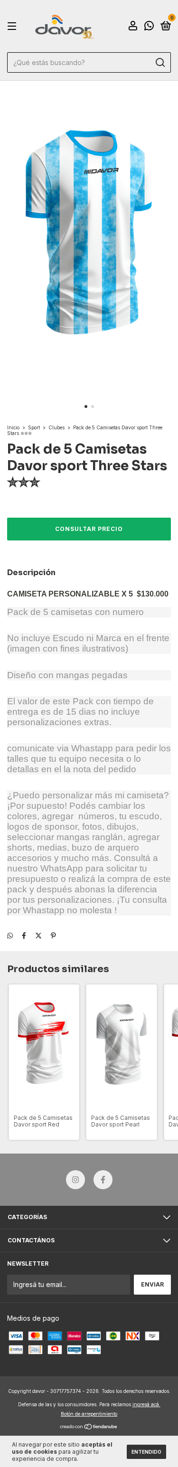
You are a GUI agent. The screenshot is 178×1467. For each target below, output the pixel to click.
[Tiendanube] (89, 1427)
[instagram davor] (75, 1179)
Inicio (13, 427)
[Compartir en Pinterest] (53, 936)
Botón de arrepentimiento (89, 1414)
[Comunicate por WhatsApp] (149, 27)
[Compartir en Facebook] (24, 936)
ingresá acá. (146, 1404)
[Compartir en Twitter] (38, 936)
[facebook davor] (103, 1179)
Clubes (56, 427)
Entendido (146, 1452)
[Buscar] (160, 62)
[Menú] (13, 26)
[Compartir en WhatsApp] (10, 936)
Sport (34, 427)
